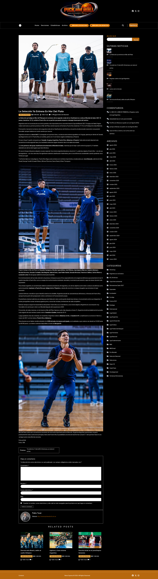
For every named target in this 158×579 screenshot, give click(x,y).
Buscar (111, 36)
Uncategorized (114, 372)
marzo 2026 (113, 165)
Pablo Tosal (45, 114)
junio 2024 (112, 247)
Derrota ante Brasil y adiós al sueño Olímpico (122, 99)
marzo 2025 (113, 212)
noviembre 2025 (114, 180)
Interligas (112, 305)
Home (37, 25)
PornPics (112, 123)
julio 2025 (112, 196)
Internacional (113, 309)
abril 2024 (112, 255)
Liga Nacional (113, 336)
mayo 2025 (113, 204)
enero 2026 (113, 172)
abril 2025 (112, 208)
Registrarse (133, 25)
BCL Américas (114, 277)
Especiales (113, 289)
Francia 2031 (113, 301)
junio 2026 (112, 153)
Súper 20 (112, 364)
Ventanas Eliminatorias (116, 376)
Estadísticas (55, 25)
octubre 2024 (113, 231)
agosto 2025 (113, 192)
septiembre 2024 (114, 235)
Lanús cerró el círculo (116, 89)
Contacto (21, 575)
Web (22, 497)
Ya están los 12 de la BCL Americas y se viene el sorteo (123, 66)
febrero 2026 (113, 168)
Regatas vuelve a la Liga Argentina (119, 78)
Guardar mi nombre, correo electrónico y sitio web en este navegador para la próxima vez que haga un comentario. (57, 503)
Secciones (45, 25)
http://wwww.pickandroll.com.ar (46, 516)
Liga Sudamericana (115, 340)
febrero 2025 (113, 216)
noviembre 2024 (114, 227)
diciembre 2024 (114, 224)
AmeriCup (112, 269)
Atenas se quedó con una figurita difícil (128, 123)
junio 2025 (112, 200)
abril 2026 (112, 161)
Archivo (65, 25)
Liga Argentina (114, 317)
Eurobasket (113, 293)
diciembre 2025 (114, 176)
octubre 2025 (113, 184)
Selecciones (113, 360)
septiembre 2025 (114, 188)
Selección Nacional (25, 114)
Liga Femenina (114, 332)
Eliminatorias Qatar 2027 (117, 285)
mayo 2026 (113, 157)
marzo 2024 (113, 259)
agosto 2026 (113, 145)
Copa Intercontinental (116, 281)
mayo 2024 (113, 251)
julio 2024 (112, 243)
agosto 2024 (113, 239)
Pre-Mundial (113, 352)
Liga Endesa (113, 325)
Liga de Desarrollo (115, 321)
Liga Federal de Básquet (116, 328)
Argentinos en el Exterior (117, 273)
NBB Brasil (112, 348)
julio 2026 (112, 149)
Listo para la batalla (126, 119)
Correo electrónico (27, 490)
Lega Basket (113, 313)
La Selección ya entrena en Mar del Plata (121, 54)
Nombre (23, 483)
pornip (111, 127)
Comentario (25, 465)
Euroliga (112, 297)
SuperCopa (113, 368)
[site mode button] (20, 25)
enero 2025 (113, 220)
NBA (111, 344)
